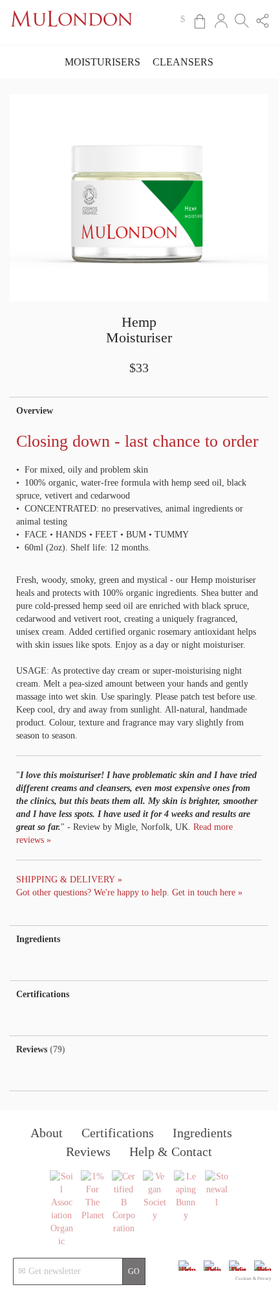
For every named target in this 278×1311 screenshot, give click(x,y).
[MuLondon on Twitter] (237, 1270)
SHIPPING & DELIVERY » (69, 879)
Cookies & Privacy (253, 1278)
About (46, 1133)
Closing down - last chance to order (137, 441)
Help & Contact (170, 1151)
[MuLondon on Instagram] (187, 1270)
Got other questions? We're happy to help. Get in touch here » (129, 892)
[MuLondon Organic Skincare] (71, 33)
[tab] (139, 411)
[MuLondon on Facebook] (212, 1270)
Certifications (42, 994)
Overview (34, 411)
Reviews (39, 1049)
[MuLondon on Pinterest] (263, 1270)
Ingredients (38, 939)
